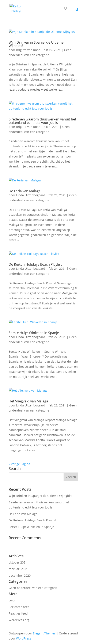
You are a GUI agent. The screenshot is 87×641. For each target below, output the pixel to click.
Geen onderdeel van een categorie (33, 588)
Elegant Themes (44, 633)
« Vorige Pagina (19, 464)
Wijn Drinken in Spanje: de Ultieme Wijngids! (36, 44)
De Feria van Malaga (25, 191)
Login (12, 600)
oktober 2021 (18, 562)
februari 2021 (18, 569)
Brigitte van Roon (28, 50)
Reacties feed (18, 613)
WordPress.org (19, 620)
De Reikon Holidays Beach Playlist (35, 264)
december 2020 (20, 575)
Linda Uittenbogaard (30, 195)
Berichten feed (19, 607)
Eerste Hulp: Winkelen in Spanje (34, 332)
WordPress (23, 638)
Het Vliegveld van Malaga (28, 401)
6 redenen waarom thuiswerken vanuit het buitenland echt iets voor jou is (42, 121)
